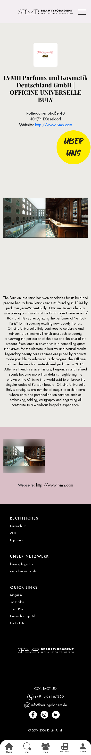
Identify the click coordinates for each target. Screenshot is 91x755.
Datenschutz (18, 526)
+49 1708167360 (49, 696)
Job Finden (17, 602)
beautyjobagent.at (21, 564)
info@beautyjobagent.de (49, 705)
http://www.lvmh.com (53, 124)
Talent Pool (16, 609)
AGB (13, 533)
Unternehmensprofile (23, 616)
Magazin (16, 595)
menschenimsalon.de (23, 571)
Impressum (16, 540)
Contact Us (17, 623)
